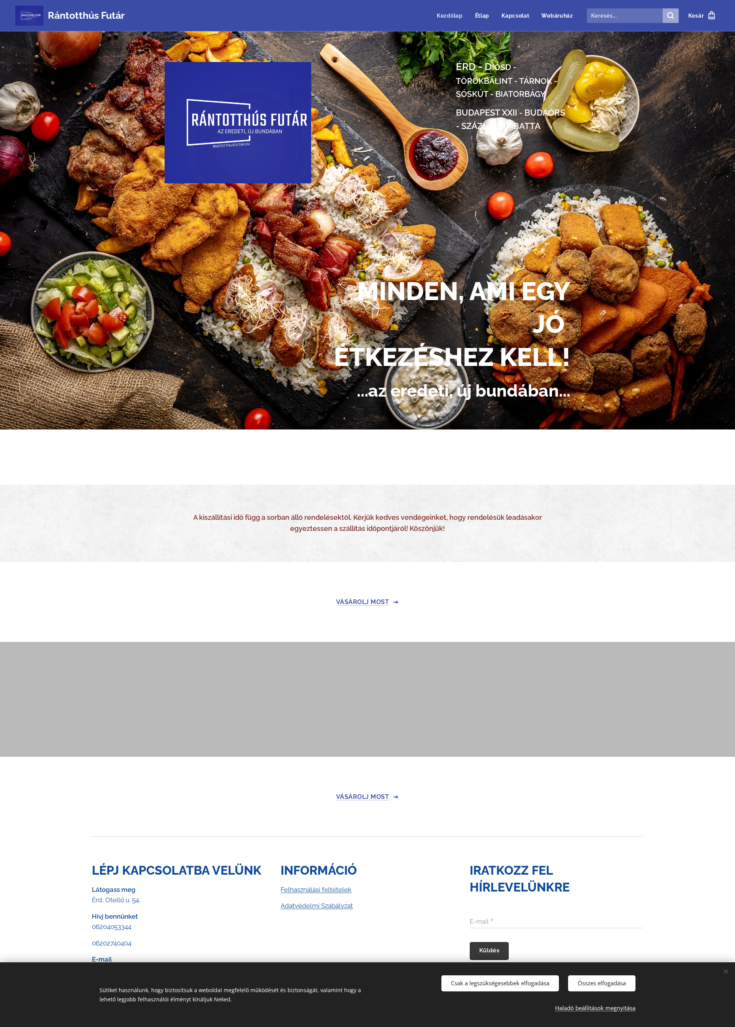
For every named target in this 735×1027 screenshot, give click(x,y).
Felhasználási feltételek (316, 889)
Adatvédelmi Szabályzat (317, 905)
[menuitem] (452, 15)
